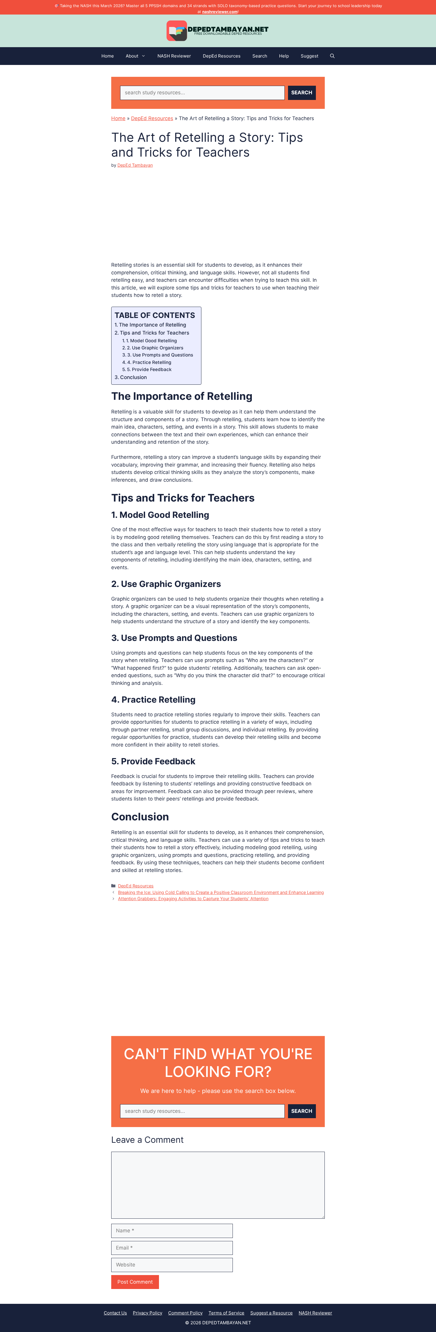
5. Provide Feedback (149, 369)
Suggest (309, 56)
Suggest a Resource (271, 1313)
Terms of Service (226, 1313)
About (132, 56)
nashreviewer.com (220, 11)
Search (259, 56)
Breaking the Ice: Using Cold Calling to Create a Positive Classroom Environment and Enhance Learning (221, 892)
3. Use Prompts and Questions (160, 355)
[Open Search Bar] (332, 56)
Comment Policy (185, 1313)
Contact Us (115, 1313)
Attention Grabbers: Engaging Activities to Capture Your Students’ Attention (193, 898)
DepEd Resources (222, 56)
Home (107, 56)
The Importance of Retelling (152, 325)
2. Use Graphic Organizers (155, 348)
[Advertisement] (218, 209)
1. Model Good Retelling (151, 340)
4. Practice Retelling (149, 362)
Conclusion (133, 377)
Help (284, 56)
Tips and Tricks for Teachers (154, 333)
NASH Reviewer (174, 56)
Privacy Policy (147, 1313)
